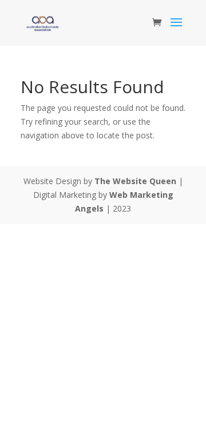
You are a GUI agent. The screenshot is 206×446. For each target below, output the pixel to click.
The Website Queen (135, 181)
